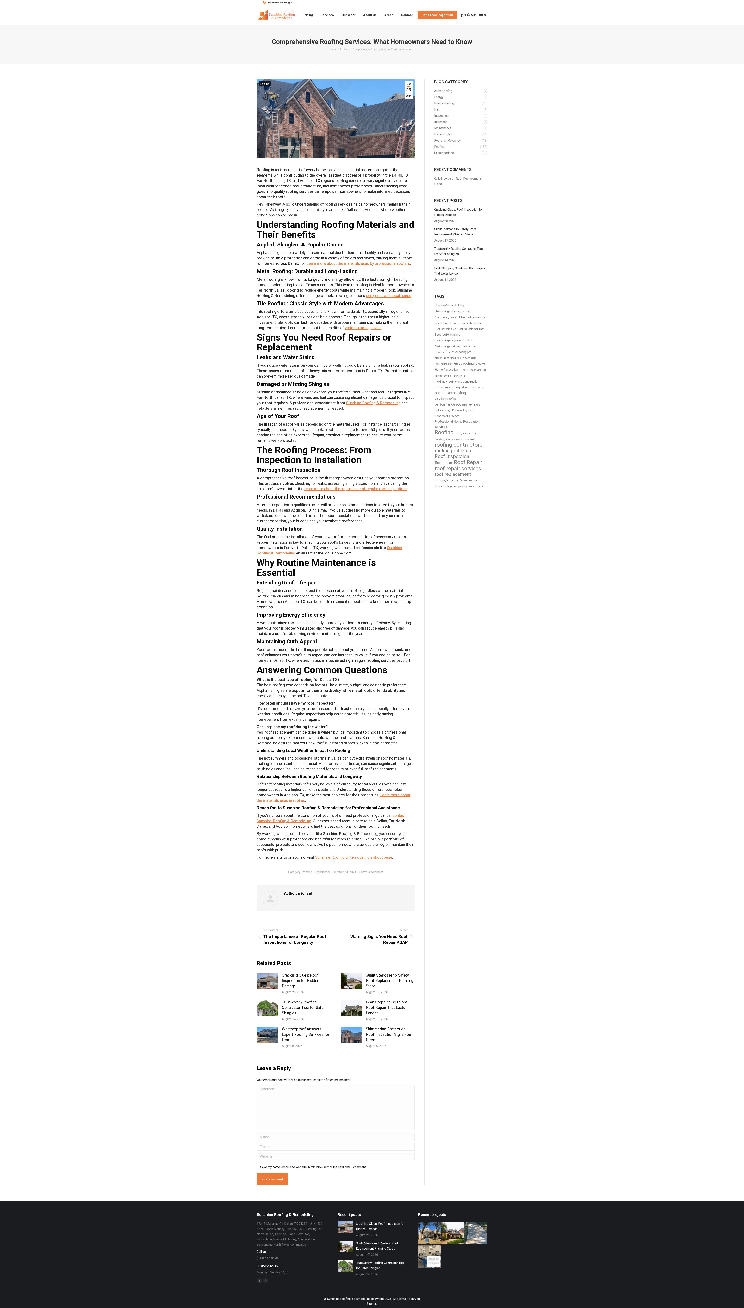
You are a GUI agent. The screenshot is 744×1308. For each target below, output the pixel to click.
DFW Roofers (442, 352)
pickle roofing (442, 410)
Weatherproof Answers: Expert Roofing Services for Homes (305, 1034)
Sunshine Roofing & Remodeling (373, 403)
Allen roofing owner (446, 317)
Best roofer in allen (445, 328)
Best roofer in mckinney (471, 328)
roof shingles (442, 480)
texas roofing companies (451, 486)
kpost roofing (459, 376)
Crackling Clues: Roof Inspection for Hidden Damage (300, 980)
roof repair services (458, 468)
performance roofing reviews (457, 404)
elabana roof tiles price (448, 357)
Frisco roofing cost (443, 364)
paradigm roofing (445, 398)
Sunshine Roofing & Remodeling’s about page (353, 857)
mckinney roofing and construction (457, 381)
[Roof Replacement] (452, 1233)
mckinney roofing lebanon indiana (459, 387)
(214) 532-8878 (474, 15)
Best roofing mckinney (447, 346)
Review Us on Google (279, 2)
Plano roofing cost (462, 410)
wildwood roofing (476, 486)
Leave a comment (371, 872)
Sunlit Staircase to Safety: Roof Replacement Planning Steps (389, 980)
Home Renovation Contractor (473, 370)
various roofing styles (363, 327)
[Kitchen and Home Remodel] (429, 1256)
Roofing (264, 83)
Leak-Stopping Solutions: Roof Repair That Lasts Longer (387, 1007)
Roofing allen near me (466, 433)
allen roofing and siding (449, 305)
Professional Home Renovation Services (457, 424)
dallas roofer (469, 346)
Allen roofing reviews (472, 317)
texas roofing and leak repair (465, 480)
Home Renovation (446, 369)
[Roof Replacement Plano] (429, 1233)
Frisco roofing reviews (469, 363)
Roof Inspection (452, 456)
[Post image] (267, 981)
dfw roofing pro (462, 352)
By (322, 872)
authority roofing (471, 323)
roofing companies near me (455, 439)
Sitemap (372, 1303)
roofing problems (453, 450)
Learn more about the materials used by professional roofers (358, 263)
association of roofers (447, 323)
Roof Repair (468, 462)
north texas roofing (450, 393)
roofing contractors (459, 444)
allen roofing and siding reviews (452, 311)
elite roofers (469, 357)
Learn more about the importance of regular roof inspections (355, 489)
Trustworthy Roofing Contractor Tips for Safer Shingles (303, 1007)
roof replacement (453, 474)
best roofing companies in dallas (453, 340)
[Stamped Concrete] (475, 1233)
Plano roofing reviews (447, 416)
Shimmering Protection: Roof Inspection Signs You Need (388, 1034)
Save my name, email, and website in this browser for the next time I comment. (313, 1167)
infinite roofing (443, 375)
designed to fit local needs (388, 295)
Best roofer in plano (447, 334)
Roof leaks (443, 463)
